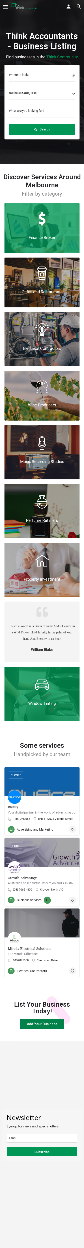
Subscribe (42, 1152)
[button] (42, 1024)
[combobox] (42, 94)
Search (42, 130)
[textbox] (42, 94)
